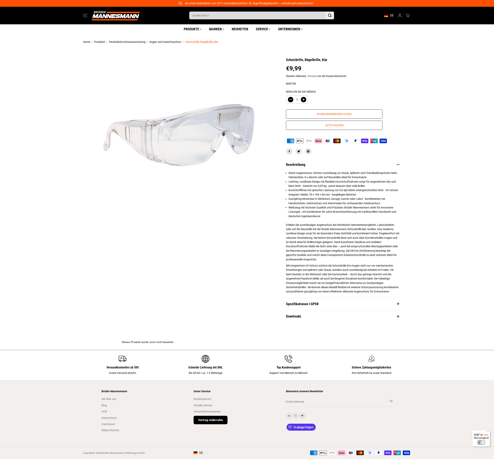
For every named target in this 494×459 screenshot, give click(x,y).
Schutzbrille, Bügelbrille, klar (201, 41)
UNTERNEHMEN (289, 29)
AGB (104, 411)
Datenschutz (109, 417)
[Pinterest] (308, 151)
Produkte (99, 41)
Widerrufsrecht (110, 430)
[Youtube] (302, 415)
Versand (312, 76)
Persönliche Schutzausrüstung (127, 41)
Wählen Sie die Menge (301, 91)
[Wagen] (407, 15)
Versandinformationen (207, 411)
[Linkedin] (289, 415)
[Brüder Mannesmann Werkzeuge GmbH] (116, 15)
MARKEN (215, 29)
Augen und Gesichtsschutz (165, 41)
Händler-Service (203, 405)
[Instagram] (295, 415)
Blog (104, 405)
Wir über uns (109, 399)
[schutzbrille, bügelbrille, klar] (178, 135)
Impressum (108, 424)
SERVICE (262, 29)
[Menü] (488, 432)
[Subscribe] (390, 401)
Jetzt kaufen (334, 125)
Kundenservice (202, 399)
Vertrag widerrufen (210, 420)
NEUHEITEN (240, 29)
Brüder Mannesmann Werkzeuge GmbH (123, 452)
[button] (85, 15)
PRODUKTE (192, 29)
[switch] (481, 442)
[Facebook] (289, 151)
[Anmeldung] (399, 15)
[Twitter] (298, 151)
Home (86, 41)
